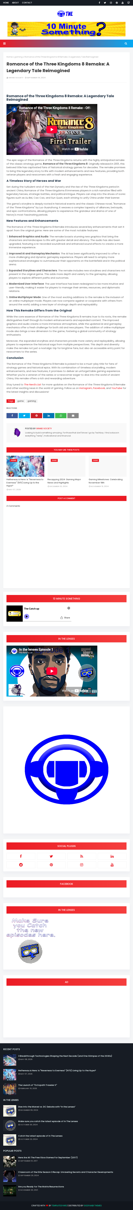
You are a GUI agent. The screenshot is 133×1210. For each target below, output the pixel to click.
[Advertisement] (66, 1011)
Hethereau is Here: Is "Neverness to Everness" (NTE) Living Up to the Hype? (24, 482)
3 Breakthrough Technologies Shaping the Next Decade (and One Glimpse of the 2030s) (65, 1055)
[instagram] (111, 2)
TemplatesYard (59, 1205)
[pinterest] (117, 2)
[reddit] (20, 864)
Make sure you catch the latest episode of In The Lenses (48, 1121)
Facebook (99, 388)
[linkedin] (112, 856)
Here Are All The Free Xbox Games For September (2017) (48, 1157)
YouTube (116, 388)
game (20, 401)
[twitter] (105, 2)
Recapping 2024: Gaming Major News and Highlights (64, 481)
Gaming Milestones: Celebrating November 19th (106, 481)
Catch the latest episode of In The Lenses (40, 1135)
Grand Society (15, 77)
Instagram (85, 388)
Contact (27, 2)
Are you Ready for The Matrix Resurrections (41, 1186)
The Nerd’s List (32, 384)
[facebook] (99, 2)
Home (6, 2)
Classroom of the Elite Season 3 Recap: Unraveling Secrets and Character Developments (65, 1172)
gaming (18, 56)
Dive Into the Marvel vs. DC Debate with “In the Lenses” (46, 1106)
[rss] (81, 856)
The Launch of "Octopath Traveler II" (37, 1085)
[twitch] (128, 2)
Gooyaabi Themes (93, 1205)
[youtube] (123, 2)
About (15, 2)
